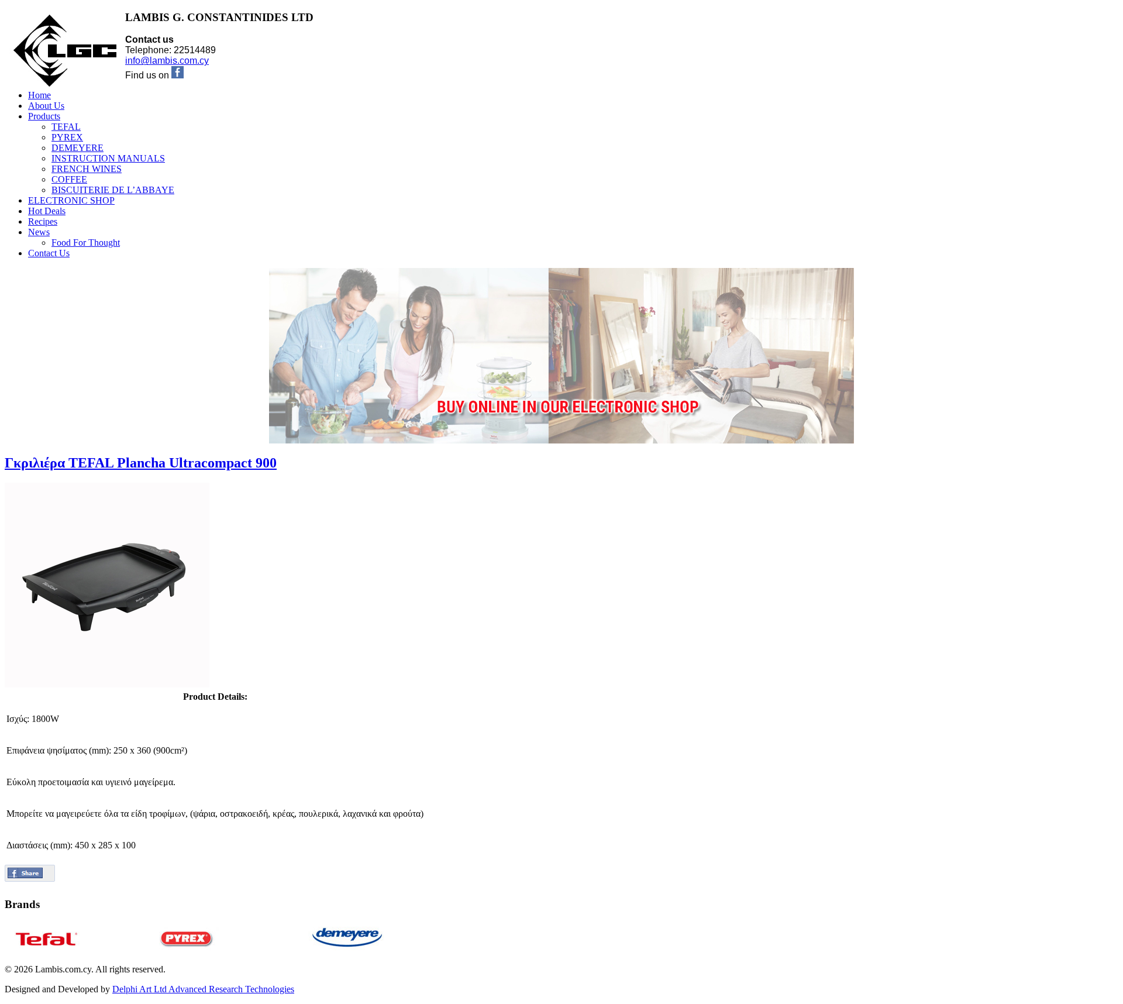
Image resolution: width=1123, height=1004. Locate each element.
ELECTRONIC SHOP (71, 200)
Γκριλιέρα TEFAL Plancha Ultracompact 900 (141, 462)
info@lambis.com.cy (167, 61)
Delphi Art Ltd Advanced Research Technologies (203, 989)
